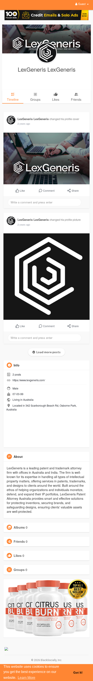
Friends (19, 541)
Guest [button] (82, 4)
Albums (19, 527)
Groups (19, 569)
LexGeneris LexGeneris (46, 69)
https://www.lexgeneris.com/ (29, 380)
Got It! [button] (78, 672)
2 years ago (24, 123)
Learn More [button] (26, 677)
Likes (18, 555)
